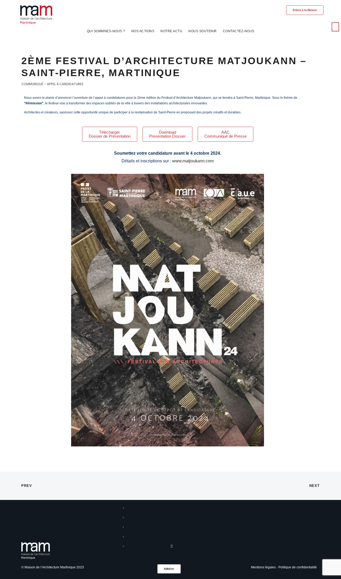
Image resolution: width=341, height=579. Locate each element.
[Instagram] (294, 27)
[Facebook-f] (280, 27)
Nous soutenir (202, 31)
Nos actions (143, 31)
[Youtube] (321, 27)
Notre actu (171, 31)
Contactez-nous (238, 31)
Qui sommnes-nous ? (106, 31)
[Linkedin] (308, 27)
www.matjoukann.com (193, 161)
